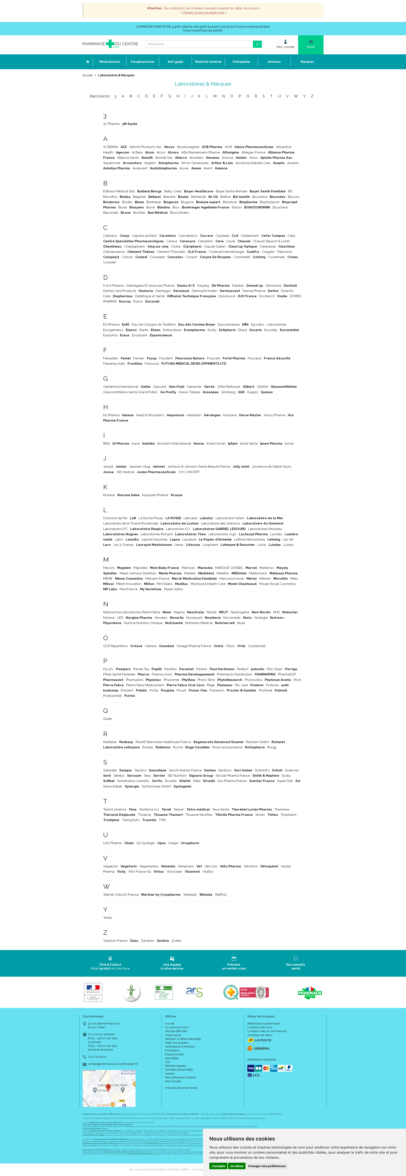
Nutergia (260, 618)
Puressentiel (112, 696)
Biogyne (187, 202)
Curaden (109, 262)
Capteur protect (144, 236)
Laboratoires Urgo (222, 534)
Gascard (159, 387)
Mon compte (173, 1081)
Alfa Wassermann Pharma (200, 152)
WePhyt (221, 895)
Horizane (230, 415)
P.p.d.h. (108, 669)
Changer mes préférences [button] (267, 1166)
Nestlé (212, 612)
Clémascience (114, 252)
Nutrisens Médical (199, 623)
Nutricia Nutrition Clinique (143, 623)
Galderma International (120, 387)
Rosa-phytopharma (227, 747)
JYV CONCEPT (189, 472)
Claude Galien (215, 246)
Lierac (179, 545)
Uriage (173, 843)
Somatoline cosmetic (133, 781)
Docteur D (267, 296)
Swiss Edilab (112, 786)
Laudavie (189, 539)
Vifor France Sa (139, 871)
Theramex (281, 809)
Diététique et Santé (150, 296)
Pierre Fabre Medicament (145, 685)
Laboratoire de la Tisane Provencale (130, 523)
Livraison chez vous (259, 1027)
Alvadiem (196, 158)
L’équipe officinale (176, 1031)
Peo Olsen (275, 669)
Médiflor (223, 573)
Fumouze (152, 364)
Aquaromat (111, 163)
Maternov (266, 568)
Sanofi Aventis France (185, 770)
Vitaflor (207, 871)
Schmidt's (262, 770)
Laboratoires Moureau (265, 529)
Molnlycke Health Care (208, 584)
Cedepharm (250, 236)
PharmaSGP (287, 674)
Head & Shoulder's (150, 415)
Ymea (107, 918)
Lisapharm (210, 545)
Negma (179, 612)
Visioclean (174, 871)
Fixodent (166, 358)
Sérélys (119, 776)
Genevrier (194, 387)
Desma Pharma (254, 291)
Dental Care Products (119, 291)
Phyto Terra (206, 680)
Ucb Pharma (112, 843)
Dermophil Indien (204, 291)
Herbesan (194, 415)
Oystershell (256, 646)
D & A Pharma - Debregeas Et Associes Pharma (139, 285)
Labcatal (190, 518)
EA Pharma (111, 324)
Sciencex (292, 770)
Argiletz (150, 163)
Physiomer (171, 680)
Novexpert (194, 618)
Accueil (87, 75)
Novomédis (232, 618)
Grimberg (228, 392)
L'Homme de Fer (115, 518)
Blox (176, 207)
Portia (154, 690)
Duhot (138, 301)
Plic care (241, 685)
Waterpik (190, 895)
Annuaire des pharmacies (181, 1087)
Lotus (262, 545)
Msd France (128, 589)
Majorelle (140, 568)
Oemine (150, 646)
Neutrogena (240, 612)
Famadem (110, 358)
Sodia (286, 776)
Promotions (172, 1050)
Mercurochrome (231, 578)
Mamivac (188, 568)
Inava (136, 443)
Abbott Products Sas (145, 147)
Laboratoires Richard (157, 534)
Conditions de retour (260, 1035)
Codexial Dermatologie (226, 252)
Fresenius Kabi (114, 364)
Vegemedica (148, 866)
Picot (297, 680)
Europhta (110, 335)
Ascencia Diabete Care (253, 163)
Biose (122, 207)
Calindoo (110, 236)
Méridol (265, 578)
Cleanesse (268, 246)
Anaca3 (227, 158)
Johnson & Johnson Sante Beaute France (198, 466)
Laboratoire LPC (115, 529)
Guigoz (252, 392)
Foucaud (254, 358)
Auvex (184, 168)
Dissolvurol (226, 296)
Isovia (289, 443)
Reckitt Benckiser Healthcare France (163, 742)
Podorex (272, 685)
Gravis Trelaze (189, 392)
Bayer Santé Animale (231, 191)
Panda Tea (141, 669)
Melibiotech (258, 573)
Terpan (179, 809)
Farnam (138, 358)
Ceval (230, 241)
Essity (212, 330)
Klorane (109, 495)
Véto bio (210, 866)
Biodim (127, 202)
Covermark (276, 257)
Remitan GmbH (257, 742)
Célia (291, 236)
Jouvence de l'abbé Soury (271, 466)
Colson (127, 257)
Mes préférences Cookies (180, 1077)
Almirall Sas (164, 158)
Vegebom (110, 866)
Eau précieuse (229, 324)
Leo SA (288, 539)
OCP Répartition (115, 646)
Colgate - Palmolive (277, 252)
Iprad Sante (249, 443)
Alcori (161, 152)
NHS (276, 612)
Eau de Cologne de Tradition (154, 324)
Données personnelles (179, 1069)
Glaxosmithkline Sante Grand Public (130, 392)
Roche (178, 747)
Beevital (169, 197)
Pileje (211, 685)
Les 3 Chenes (123, 545)
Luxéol (288, 545)
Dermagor (163, 291)
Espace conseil (174, 1054)
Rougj (271, 747)
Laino (119, 539)
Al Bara (137, 152)
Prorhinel (265, 690)
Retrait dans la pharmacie (263, 1023)
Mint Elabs (165, 584)
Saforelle (110, 770)
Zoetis (176, 941)
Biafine (225, 197)
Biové (150, 207)
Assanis (293, 163)
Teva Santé (220, 809)
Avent (208, 168)
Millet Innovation (128, 584)
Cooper (191, 257)
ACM (228, 147)
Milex (294, 578)
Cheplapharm (134, 246)
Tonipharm (288, 815)
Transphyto (131, 820)
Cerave (171, 241)
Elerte (143, 330)
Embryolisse (172, 330)
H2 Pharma (111, 415)
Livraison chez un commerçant (267, 1031)
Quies (107, 719)
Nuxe (241, 623)
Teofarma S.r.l (149, 809)
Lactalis (276, 534)
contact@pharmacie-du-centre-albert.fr (113, 1064)
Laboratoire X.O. (178, 529)
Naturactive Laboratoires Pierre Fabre (131, 612)
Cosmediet (241, 257)
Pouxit (181, 690)
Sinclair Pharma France (233, 776)
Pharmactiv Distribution (234, 674)
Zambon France (115, 941)
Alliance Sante (128, 158)
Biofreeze (154, 202)
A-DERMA (110, 147)
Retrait (110, 966)
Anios (253, 158)
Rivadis (147, 747)
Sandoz (140, 770)
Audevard (140, 168)
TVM (162, 820)
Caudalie (222, 236)
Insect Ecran (216, 443)
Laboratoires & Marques (180, 1046)
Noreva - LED (113, 618)
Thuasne (144, 815)
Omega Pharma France (194, 646)
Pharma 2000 (162, 674)
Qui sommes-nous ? (177, 1027)
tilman (260, 815)
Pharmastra (134, 680)
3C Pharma (111, 124)
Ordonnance (173, 1035)
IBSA (106, 443)
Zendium (147, 941)
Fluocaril (213, 358)
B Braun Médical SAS (119, 191)
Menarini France (157, 578)
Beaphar (139, 197)
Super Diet (285, 781)
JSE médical (125, 472)
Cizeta (176, 246)
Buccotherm (179, 213)
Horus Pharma (274, 415)
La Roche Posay (151, 518)
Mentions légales (175, 1065)
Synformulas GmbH (156, 786)
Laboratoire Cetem (230, 518)
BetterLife (198, 197)
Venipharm (186, 866)
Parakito (170, 669)
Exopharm (139, 335)
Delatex (238, 285)
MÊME (107, 578)
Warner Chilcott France (121, 895)
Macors (109, 568)
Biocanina (259, 197)
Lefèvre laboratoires (249, 539)
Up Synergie (145, 843)
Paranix (201, 669)
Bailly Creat (173, 191)
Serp (147, 776)
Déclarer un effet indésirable (183, 1038)
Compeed (157, 257)
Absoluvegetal (188, 147)
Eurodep (270, 330)
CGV (167, 1062)
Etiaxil (242, 330)
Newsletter (172, 1058)
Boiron (237, 207)
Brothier (139, 213)
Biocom (293, 197)
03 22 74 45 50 (97, 1056)
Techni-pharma (114, 809)
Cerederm (205, 241)
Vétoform (251, 866)
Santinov (225, 770)
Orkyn (230, 646)
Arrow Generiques (195, 163)
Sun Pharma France (232, 781)
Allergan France (253, 152)
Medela (190, 573)
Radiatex (110, 742)
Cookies (169, 1073)
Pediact (242, 669)
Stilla (196, 781)
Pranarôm (217, 690)
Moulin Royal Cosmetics (277, 584)
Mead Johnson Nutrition (138, 573)
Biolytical (230, 202)
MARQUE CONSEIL (229, 568)
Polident (127, 690)
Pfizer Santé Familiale (119, 674)
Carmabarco (188, 236)
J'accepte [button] (218, 1166)
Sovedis (171, 781)
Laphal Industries (154, 539)
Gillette (262, 387)
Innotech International (174, 443)
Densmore (273, 285)
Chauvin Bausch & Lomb (271, 241)
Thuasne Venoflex (199, 815)
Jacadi (108, 466)
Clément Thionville (171, 252)
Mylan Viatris (173, 589)
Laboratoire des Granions (220, 523)
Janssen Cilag (139, 466)
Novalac (161, 618)
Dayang (203, 285)
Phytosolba (253, 680)
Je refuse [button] (236, 1166)
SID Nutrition (177, 776)
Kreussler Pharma (155, 495)
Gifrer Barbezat (228, 387)
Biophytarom (270, 202)
